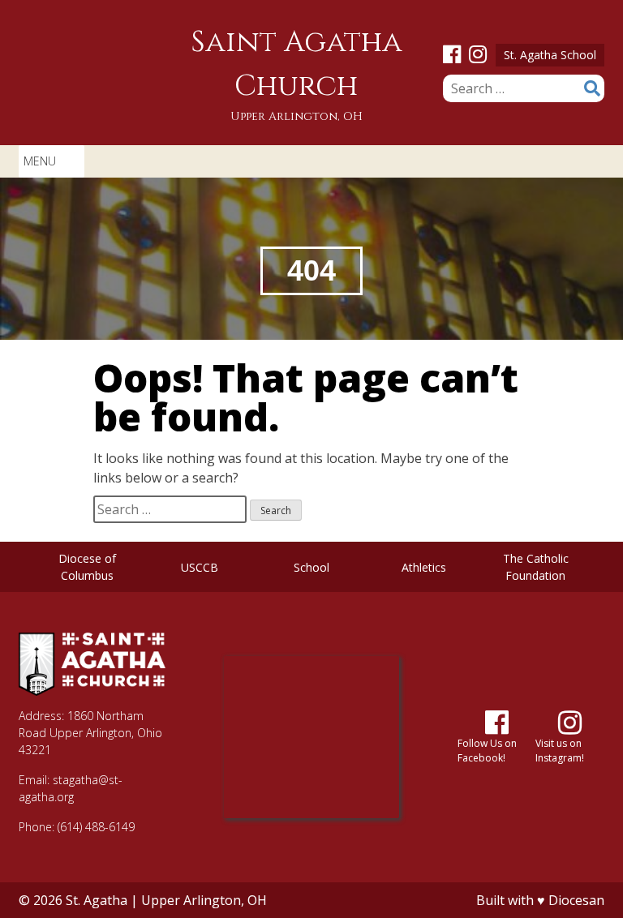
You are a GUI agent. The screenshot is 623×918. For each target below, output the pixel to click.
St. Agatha (96, 900)
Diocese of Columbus (87, 567)
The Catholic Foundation (536, 567)
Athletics (424, 567)
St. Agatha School (550, 54)
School (311, 567)
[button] (40, 161)
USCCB (199, 567)
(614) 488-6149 (96, 826)
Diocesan (576, 900)
